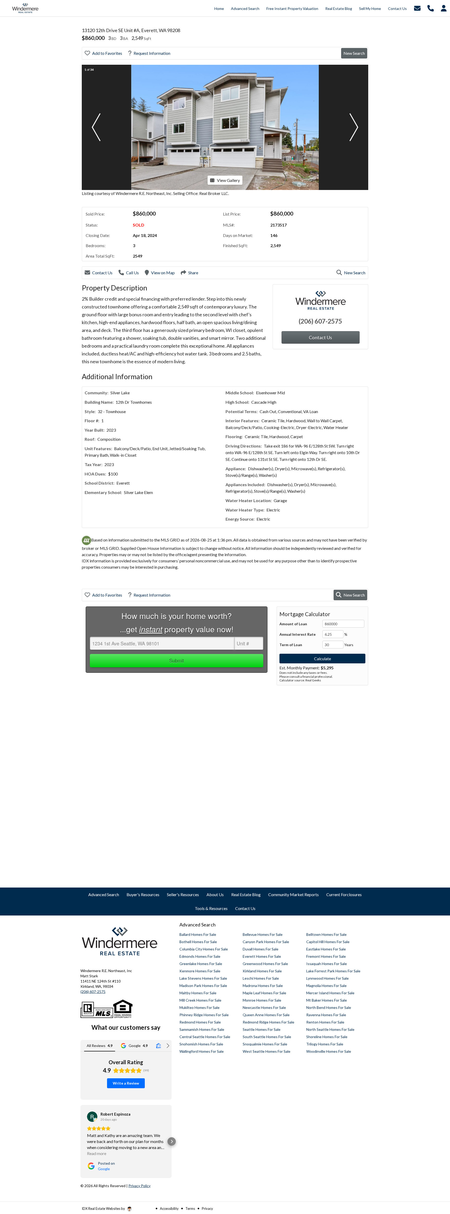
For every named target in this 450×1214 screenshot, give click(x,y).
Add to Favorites (107, 53)
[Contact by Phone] (430, 7)
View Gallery (228, 180)
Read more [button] (96, 1153)
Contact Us (102, 272)
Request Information (152, 53)
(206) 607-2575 (320, 321)
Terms (190, 1208)
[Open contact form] (417, 7)
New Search (354, 53)
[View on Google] (92, 1116)
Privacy (207, 1208)
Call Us (132, 272)
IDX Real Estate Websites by (104, 1208)
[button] (96, 127)
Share (193, 272)
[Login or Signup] (444, 7)
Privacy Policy (139, 1185)
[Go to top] (436, 1180)
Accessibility (169, 1208)
